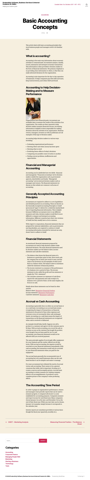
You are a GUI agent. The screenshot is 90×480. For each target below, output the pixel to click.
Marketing (8, 459)
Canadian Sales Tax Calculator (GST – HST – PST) (68, 4)
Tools (7, 466)
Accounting (45, 14)
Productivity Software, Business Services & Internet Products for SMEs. (21, 3)
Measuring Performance (46, 293)
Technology (9, 463)
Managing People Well (12, 457)
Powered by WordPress (58, 476)
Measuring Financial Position (45, 291)
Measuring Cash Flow (47, 295)
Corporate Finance (11, 454)
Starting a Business (11, 461)
